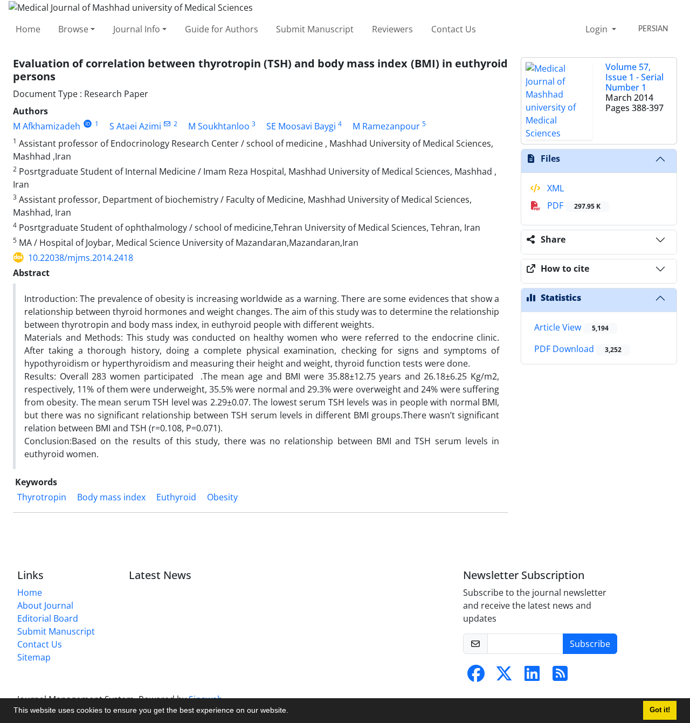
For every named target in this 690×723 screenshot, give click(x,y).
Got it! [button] (660, 710)
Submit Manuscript (315, 29)
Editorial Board (47, 618)
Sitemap (34, 657)
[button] (292, 711)
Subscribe (590, 644)
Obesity (222, 497)
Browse (73, 29)
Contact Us (453, 29)
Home (28, 29)
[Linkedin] (532, 677)
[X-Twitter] (504, 677)
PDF (573, 205)
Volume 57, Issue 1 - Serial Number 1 (634, 77)
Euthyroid (176, 497)
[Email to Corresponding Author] (167, 123)
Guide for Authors (221, 29)
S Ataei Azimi (135, 126)
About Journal (45, 605)
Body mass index (111, 497)
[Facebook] (476, 677)
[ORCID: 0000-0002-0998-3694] (87, 123)
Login (597, 29)
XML (554, 188)
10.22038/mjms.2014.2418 (80, 258)
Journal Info (136, 29)
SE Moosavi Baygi (301, 126)
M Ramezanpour (386, 126)
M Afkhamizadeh (46, 126)
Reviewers (392, 29)
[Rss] (560, 677)
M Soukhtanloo (219, 126)
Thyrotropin (41, 497)
